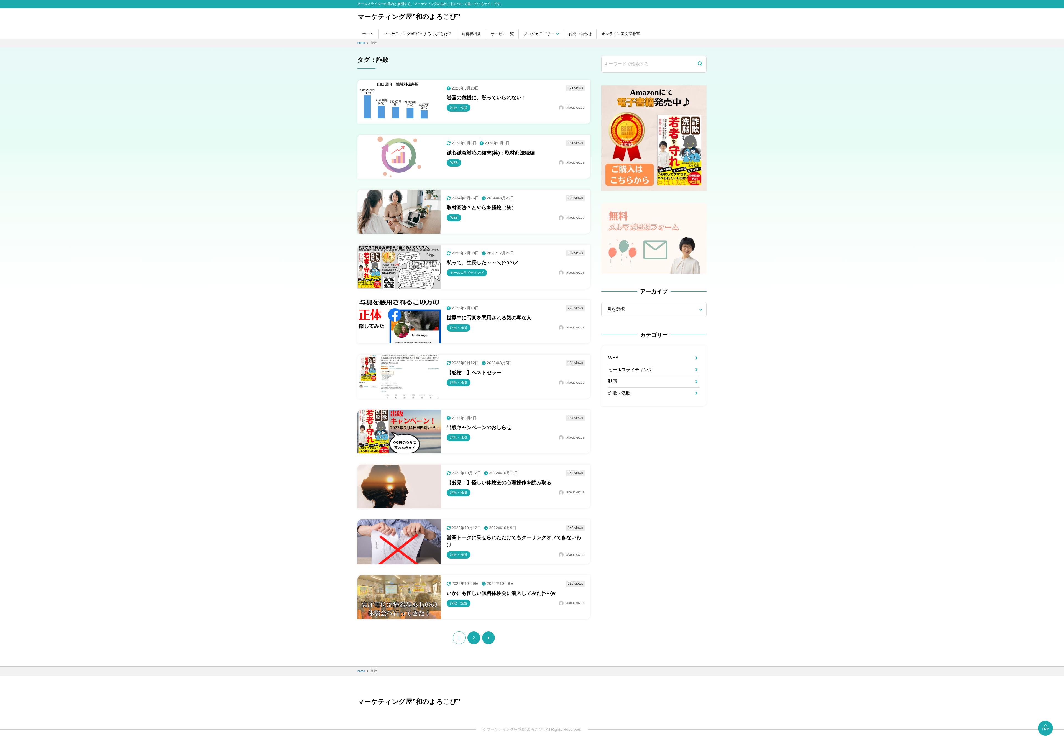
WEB (613, 357)
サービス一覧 (502, 34)
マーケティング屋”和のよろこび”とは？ (417, 34)
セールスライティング (630, 369)
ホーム (368, 34)
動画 (612, 381)
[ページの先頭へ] (1045, 728)
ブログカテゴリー (538, 34)
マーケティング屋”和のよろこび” (408, 16)
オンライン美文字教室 (620, 34)
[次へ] (488, 637)
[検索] (700, 64)
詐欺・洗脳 (619, 393)
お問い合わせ (580, 34)
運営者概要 (471, 34)
